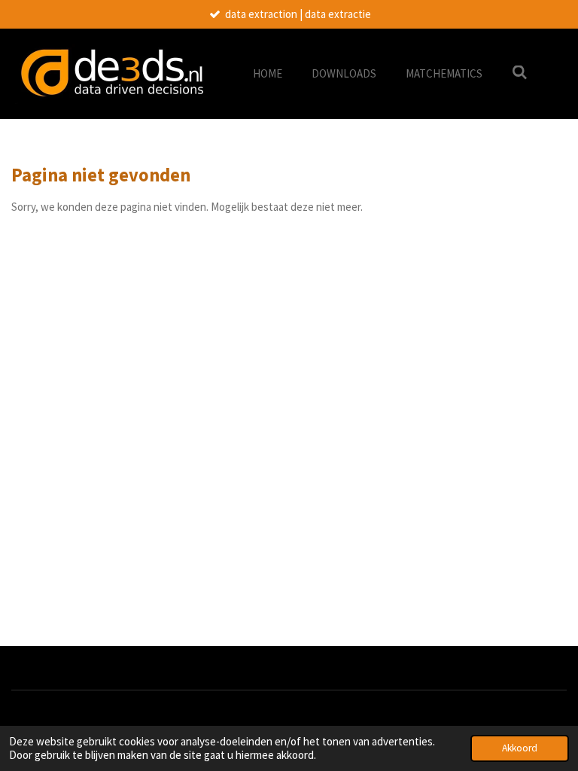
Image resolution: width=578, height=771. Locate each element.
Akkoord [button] (519, 748)
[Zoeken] (520, 73)
